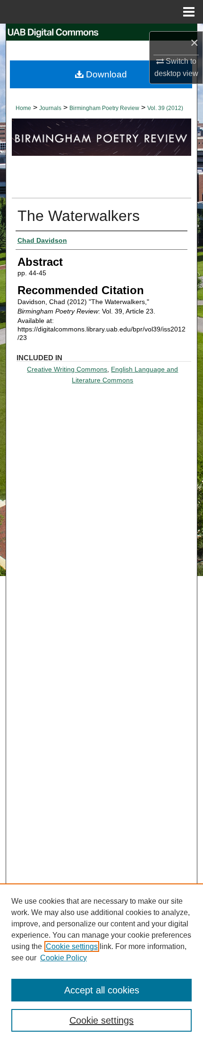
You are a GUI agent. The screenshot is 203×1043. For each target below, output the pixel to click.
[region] (101, 963)
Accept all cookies (101, 990)
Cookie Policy (63, 958)
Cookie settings (72, 946)
